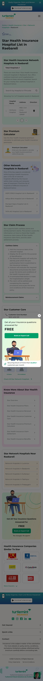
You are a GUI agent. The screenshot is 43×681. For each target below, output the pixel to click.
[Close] (39, 315)
